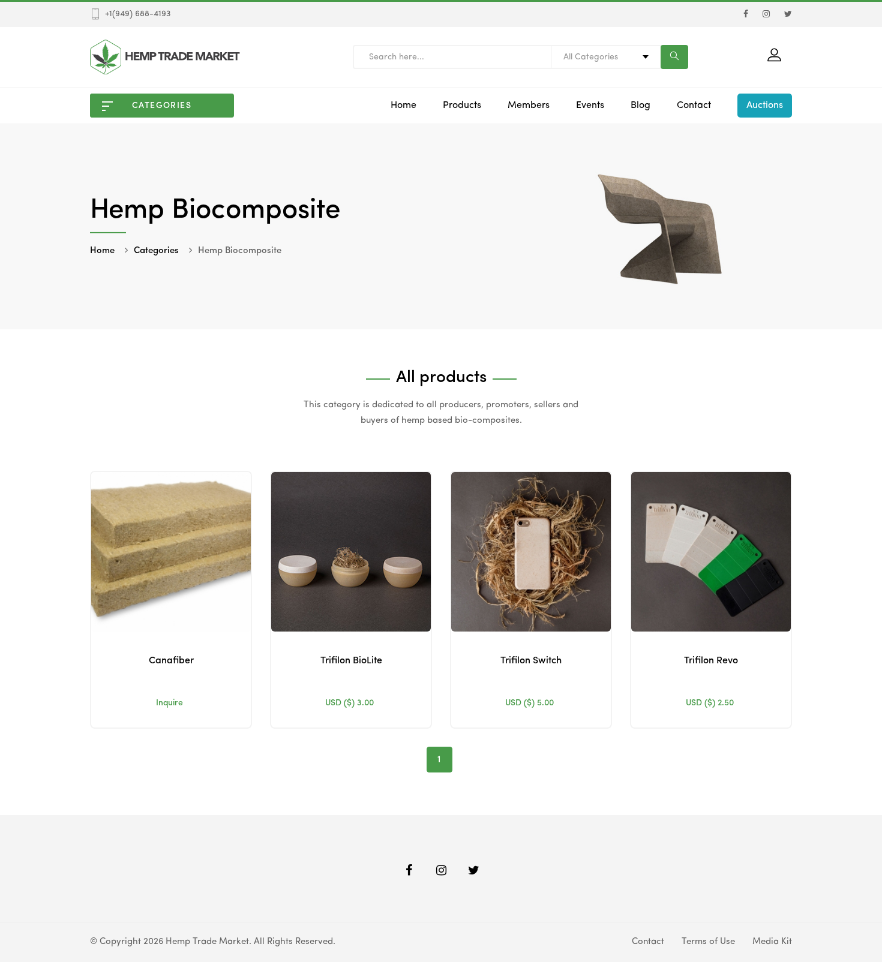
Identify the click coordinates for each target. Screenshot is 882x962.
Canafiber (171, 661)
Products (462, 105)
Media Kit (772, 941)
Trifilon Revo (711, 661)
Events (590, 105)
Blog (640, 105)
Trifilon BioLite (351, 661)
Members (529, 105)
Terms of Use (708, 941)
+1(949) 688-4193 (137, 14)
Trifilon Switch (531, 661)
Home (403, 105)
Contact (694, 105)
